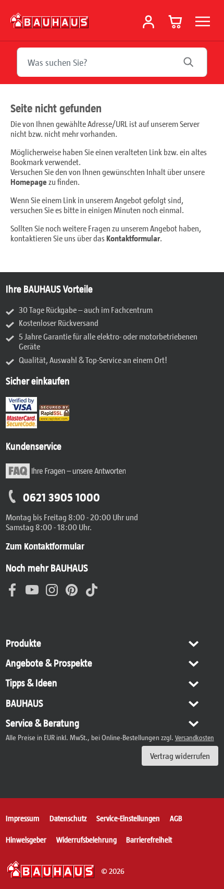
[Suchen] (193, 62)
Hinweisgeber (26, 839)
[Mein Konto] (148, 21)
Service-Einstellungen (128, 818)
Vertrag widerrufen (180, 756)
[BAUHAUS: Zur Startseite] (49, 20)
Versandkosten (194, 737)
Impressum (23, 818)
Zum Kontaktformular (45, 546)
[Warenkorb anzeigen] (175, 21)
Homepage (28, 181)
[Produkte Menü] (202, 21)
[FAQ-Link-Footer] (66, 477)
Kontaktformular (133, 238)
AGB (176, 818)
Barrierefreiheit (149, 839)
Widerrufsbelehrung (86, 839)
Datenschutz (68, 818)
